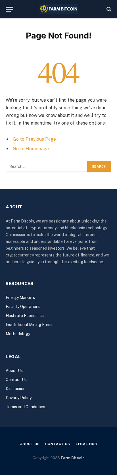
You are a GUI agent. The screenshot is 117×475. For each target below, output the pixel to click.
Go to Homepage (31, 148)
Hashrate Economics (25, 315)
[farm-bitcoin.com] (58, 9)
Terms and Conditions (25, 407)
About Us (14, 370)
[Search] (108, 9)
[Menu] (9, 9)
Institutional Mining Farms (29, 324)
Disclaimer (15, 388)
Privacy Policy (19, 397)
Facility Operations (23, 306)
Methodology (18, 333)
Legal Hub (86, 444)
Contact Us (16, 379)
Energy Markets (20, 297)
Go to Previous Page (34, 139)
